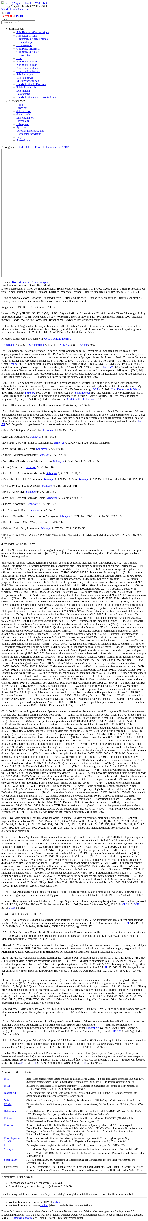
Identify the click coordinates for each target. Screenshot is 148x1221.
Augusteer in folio (26, 35)
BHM (12, 907)
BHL (137, 904)
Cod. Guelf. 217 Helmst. (81, 399)
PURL (20, 15)
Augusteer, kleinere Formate (32, 38)
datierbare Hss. (24, 114)
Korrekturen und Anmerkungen (30, 282)
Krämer (84, 344)
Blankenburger (24, 42)
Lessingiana (23, 93)
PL (106, 967)
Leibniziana (23, 90)
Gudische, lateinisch (27, 51)
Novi (19, 58)
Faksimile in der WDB (56, 147)
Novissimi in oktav (27, 68)
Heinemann (8, 344)
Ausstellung (23, 140)
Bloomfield (92, 1027)
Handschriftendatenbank (15, 9)
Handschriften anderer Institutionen (36, 97)
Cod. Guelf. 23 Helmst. (57, 338)
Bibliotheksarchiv (26, 87)
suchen (56, 1202)
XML (29, 147)
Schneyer (14, 363)
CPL (124, 904)
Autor (19, 104)
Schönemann (36, 344)
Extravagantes (24, 45)
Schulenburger (24, 74)
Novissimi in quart (26, 64)
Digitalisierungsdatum (28, 133)
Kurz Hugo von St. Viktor (125, 389)
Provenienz (22, 120)
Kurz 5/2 (65, 344)
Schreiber (21, 107)
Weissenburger (24, 77)
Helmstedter (23, 55)
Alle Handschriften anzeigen (32, 32)
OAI (20, 147)
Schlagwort (22, 124)
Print (37, 147)
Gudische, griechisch (28, 48)
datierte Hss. (23, 111)
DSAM (97, 389)
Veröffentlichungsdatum (30, 130)
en (8, 12)
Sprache (21, 127)
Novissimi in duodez (28, 71)
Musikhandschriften (27, 80)
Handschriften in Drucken (31, 84)
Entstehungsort (24, 117)
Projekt (20, 137)
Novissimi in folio (26, 61)
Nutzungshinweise (21, 1217)
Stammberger (82, 392)
